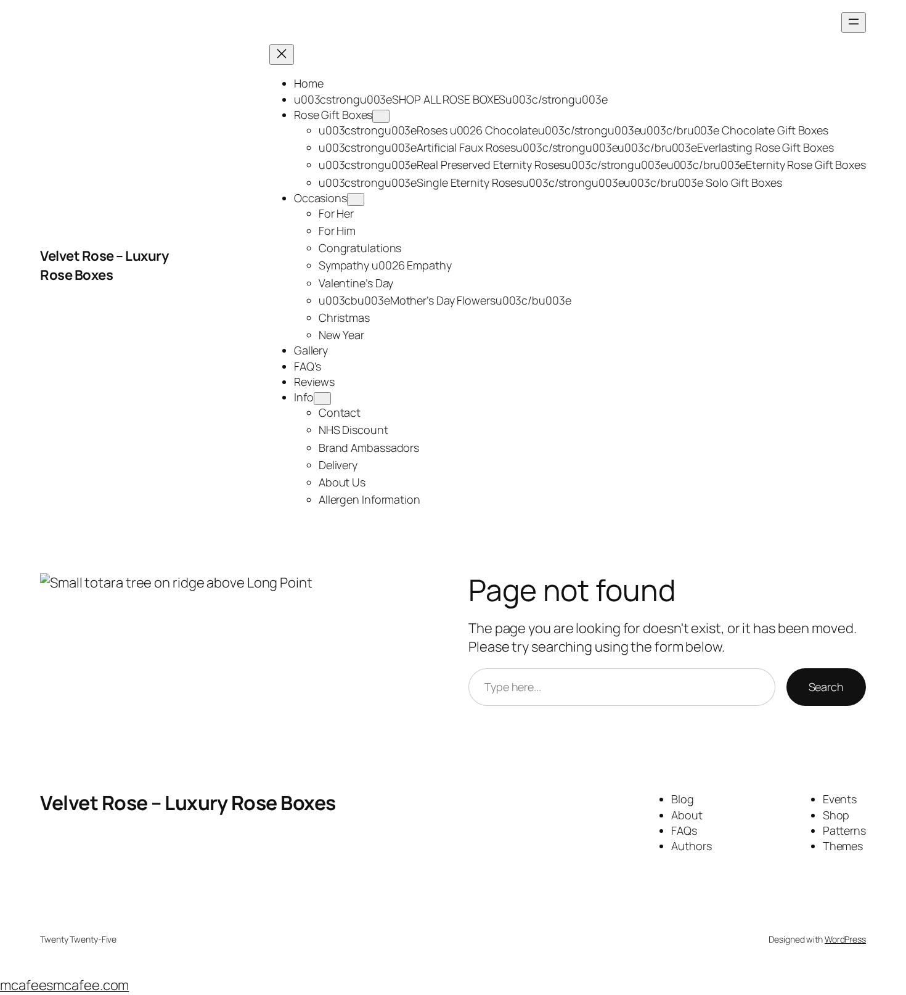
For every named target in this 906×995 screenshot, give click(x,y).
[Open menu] (853, 22)
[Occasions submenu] (355, 199)
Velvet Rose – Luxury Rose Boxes (104, 265)
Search (826, 686)
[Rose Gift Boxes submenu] (381, 116)
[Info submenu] (322, 398)
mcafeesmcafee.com (64, 985)
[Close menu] (281, 54)
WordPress (845, 939)
